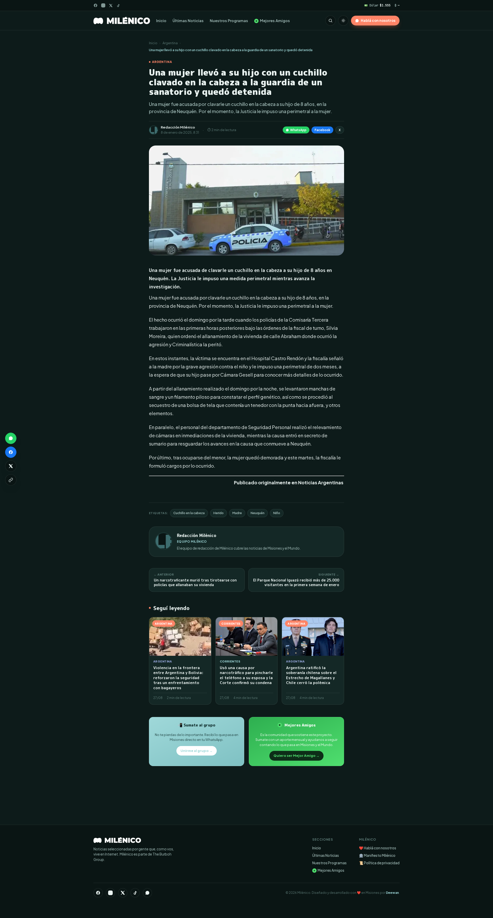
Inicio (161, 20)
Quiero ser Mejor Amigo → (296, 755)
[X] (122, 892)
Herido (218, 513)
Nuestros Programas (229, 20)
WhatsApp (298, 130)
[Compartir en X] (10, 466)
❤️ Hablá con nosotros (377, 848)
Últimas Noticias (188, 20)
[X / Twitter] (111, 5)
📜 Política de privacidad (379, 863)
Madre (237, 513)
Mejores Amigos (272, 20)
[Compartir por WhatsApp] (10, 438)
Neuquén (257, 513)
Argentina (170, 43)
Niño (276, 513)
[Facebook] (95, 5)
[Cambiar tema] (343, 20)
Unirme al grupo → (197, 751)
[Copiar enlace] (10, 480)
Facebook (322, 130)
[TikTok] (118, 5)
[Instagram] (103, 5)
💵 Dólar (377, 5)
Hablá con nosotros (378, 20)
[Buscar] (330, 20)
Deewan (392, 893)
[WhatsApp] (147, 892)
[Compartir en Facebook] (10, 452)
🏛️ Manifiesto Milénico (377, 855)
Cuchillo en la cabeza (189, 513)
